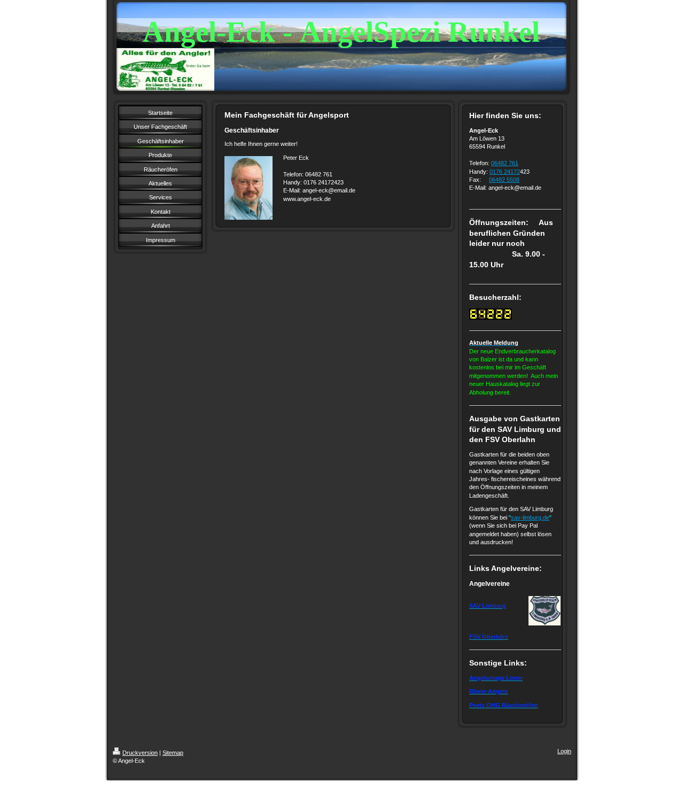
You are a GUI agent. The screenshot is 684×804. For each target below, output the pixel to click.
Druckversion (140, 752)
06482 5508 (504, 179)
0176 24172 (504, 171)
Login (564, 751)
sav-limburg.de (530, 517)
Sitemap (172, 752)
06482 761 (504, 163)
